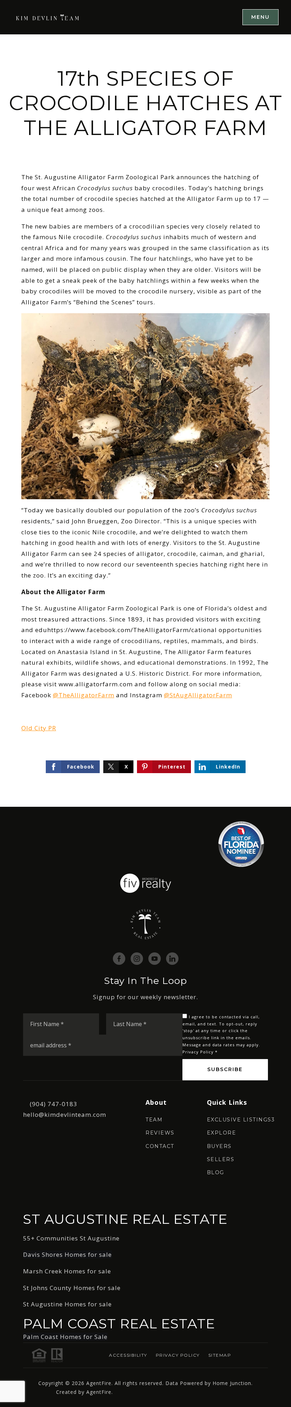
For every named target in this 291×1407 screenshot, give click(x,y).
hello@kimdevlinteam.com (64, 1114)
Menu (260, 17)
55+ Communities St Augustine (71, 1238)
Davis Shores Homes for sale (67, 1254)
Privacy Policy (198, 1051)
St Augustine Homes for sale (67, 1304)
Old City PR (38, 728)
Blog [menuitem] (215, 1172)
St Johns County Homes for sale (72, 1288)
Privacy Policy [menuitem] (178, 1355)
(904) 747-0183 (53, 1104)
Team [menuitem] (154, 1119)
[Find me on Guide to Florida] (241, 843)
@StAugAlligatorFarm (198, 695)
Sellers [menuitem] (221, 1159)
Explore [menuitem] (221, 1133)
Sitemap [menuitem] (219, 1355)
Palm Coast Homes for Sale (65, 1337)
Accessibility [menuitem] (128, 1355)
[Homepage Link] (47, 17)
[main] (145, 420)
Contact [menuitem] (160, 1146)
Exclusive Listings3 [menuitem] (241, 1119)
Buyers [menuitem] (219, 1146)
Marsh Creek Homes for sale (67, 1271)
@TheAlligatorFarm (83, 695)
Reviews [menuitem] (160, 1133)
